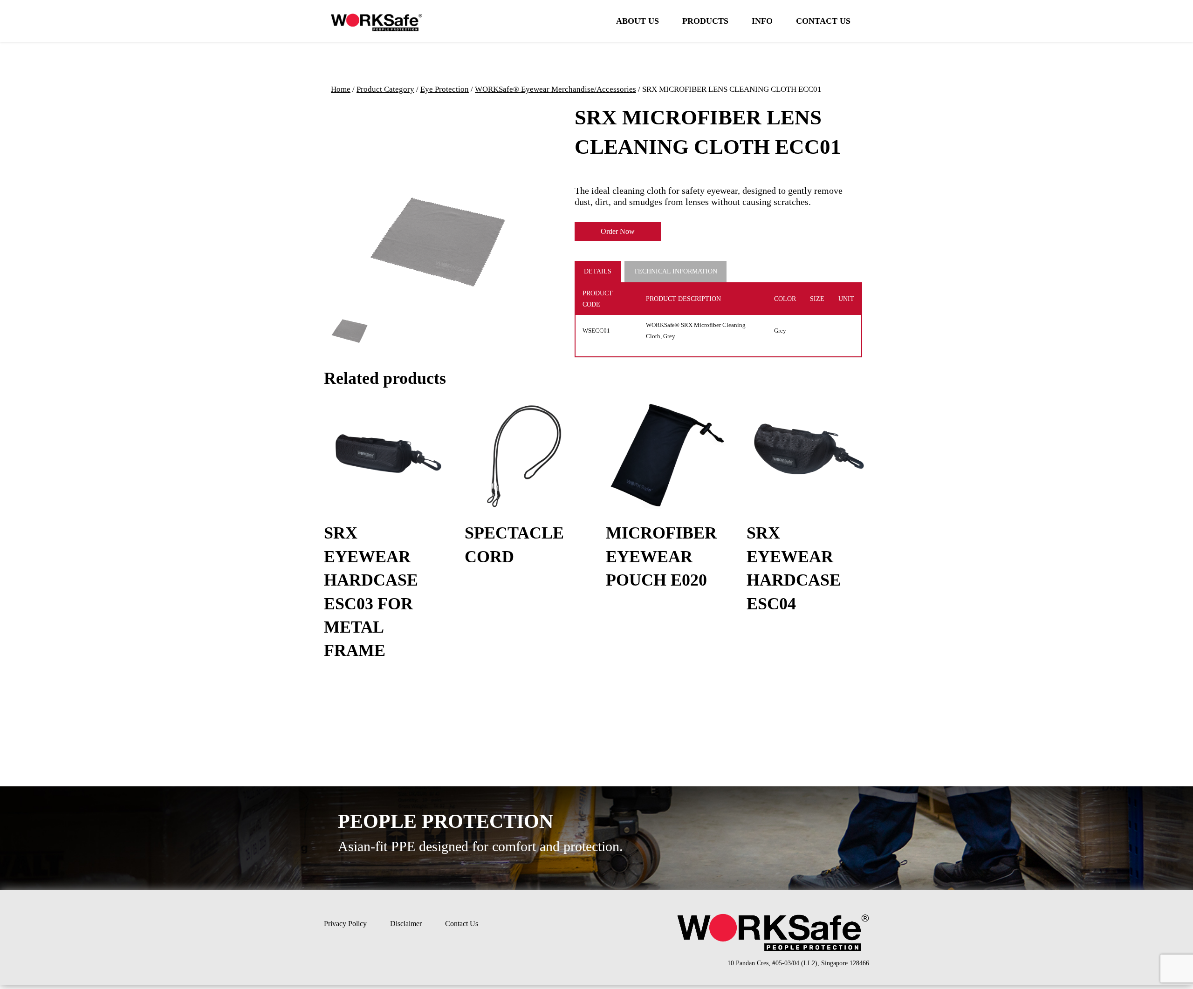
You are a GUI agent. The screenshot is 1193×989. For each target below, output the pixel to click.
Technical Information (675, 271)
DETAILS (597, 271)
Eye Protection (444, 89)
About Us (637, 21)
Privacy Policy (345, 924)
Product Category (385, 89)
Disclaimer (406, 924)
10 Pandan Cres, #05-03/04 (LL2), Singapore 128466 (798, 963)
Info (762, 21)
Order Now (618, 231)
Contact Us (823, 21)
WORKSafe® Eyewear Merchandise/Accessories (555, 89)
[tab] (599, 271)
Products (705, 21)
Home (340, 89)
